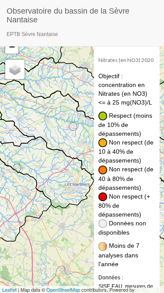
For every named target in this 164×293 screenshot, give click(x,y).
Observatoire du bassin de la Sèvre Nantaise (68, 14)
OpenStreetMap (63, 289)
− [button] (12, 46)
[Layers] (14, 69)
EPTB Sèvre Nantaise (32, 34)
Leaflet (9, 289)
